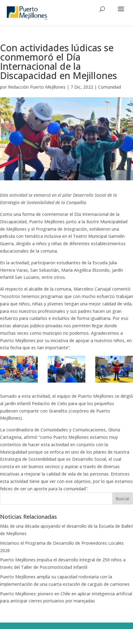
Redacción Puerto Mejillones (37, 87)
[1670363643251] (66, 369)
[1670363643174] (19, 369)
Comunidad (109, 87)
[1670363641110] (114, 369)
